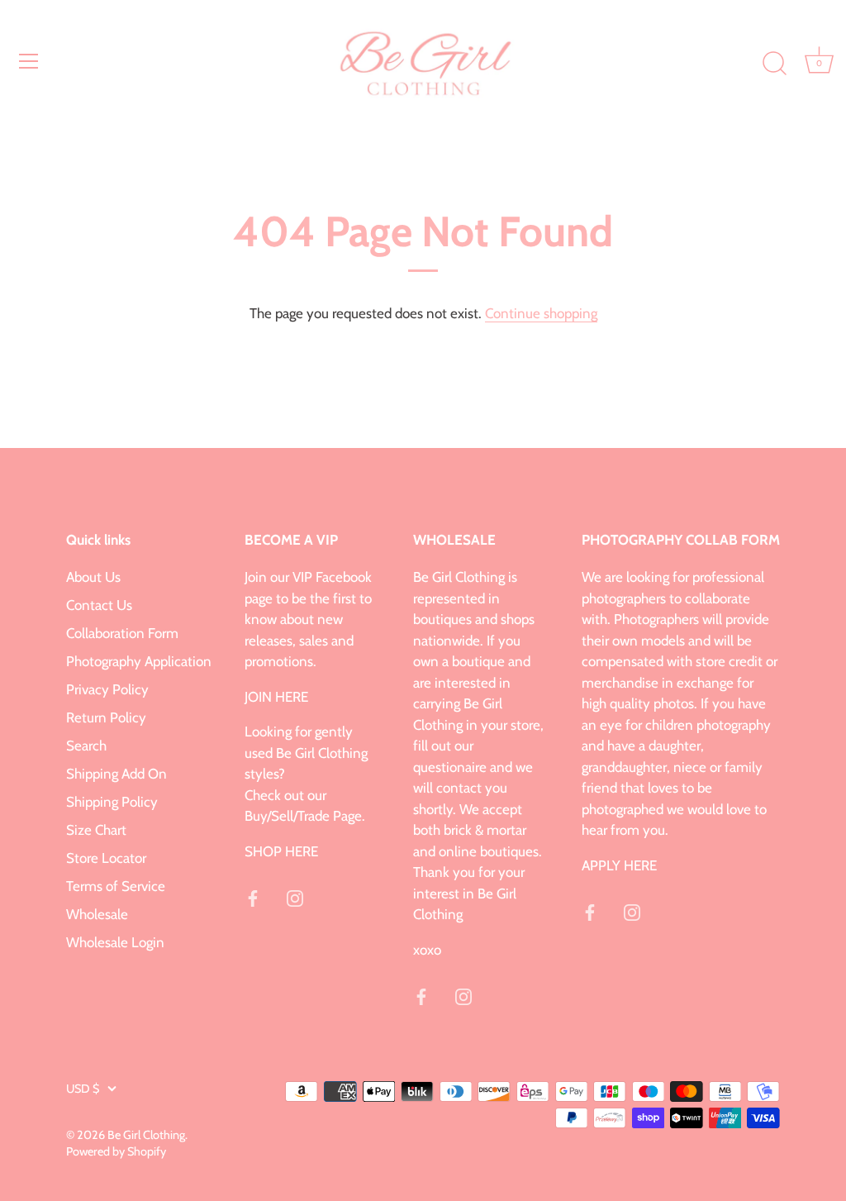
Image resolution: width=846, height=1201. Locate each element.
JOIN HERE (276, 697)
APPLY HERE (619, 865)
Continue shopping (541, 313)
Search (86, 745)
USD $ (82, 1088)
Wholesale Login (115, 942)
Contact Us (99, 605)
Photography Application (139, 661)
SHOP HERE (281, 851)
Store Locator (106, 858)
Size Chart (96, 830)
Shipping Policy (112, 802)
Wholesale (97, 914)
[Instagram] (295, 897)
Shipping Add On (116, 773)
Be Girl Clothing (146, 1134)
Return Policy (106, 717)
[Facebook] (253, 897)
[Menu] (29, 61)
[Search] (774, 63)
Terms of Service (115, 886)
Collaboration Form (122, 633)
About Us (93, 577)
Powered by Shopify (116, 1151)
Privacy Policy (107, 689)
